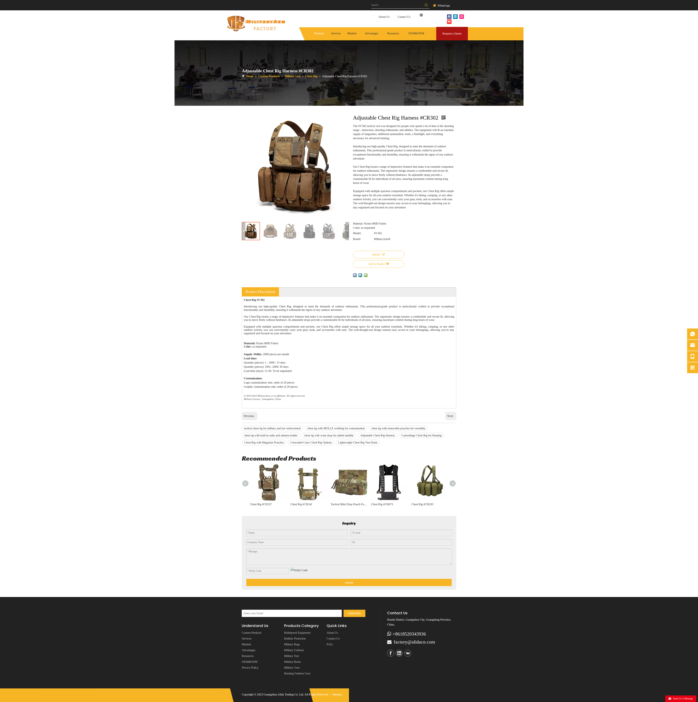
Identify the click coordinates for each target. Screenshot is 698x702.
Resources (248, 655)
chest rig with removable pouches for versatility (398, 428)
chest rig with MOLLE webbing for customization (336, 428)
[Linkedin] (455, 16)
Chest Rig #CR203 (422, 504)
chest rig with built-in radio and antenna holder (271, 435)
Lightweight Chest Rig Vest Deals (357, 442)
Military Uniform (294, 650)
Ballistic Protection (295, 638)
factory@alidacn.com (414, 642)
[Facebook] (449, 16)
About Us (384, 16)
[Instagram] (461, 16)
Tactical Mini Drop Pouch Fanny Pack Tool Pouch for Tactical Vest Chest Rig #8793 (349, 504)
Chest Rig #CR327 (261, 504)
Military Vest (291, 655)
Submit (349, 582)
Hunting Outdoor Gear (297, 673)
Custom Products (251, 632)
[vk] (449, 21)
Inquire (376, 254)
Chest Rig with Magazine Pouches (264, 442)
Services (246, 638)
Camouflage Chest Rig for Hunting (421, 435)
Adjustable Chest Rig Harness (377, 435)
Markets (246, 644)
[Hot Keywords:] (426, 5)
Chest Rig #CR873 (382, 504)
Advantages (248, 650)
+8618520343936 (409, 634)
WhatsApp (444, 5)
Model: (357, 233)
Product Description (260, 292)
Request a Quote (452, 33)
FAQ (329, 644)
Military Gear (292, 667)
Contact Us (404, 16)
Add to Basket (376, 263)
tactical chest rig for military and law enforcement (272, 428)
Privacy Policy (250, 667)
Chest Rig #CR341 (301, 504)
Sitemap (336, 694)
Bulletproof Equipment (297, 632)
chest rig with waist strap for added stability (329, 435)
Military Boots (292, 661)
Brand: (357, 239)
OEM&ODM (249, 661)
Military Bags (292, 644)
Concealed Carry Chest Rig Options (311, 442)
